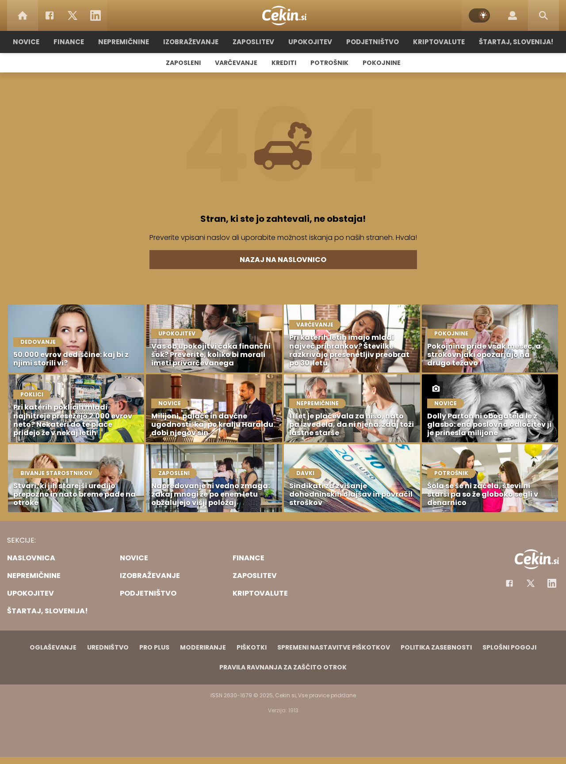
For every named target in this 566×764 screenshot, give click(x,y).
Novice (26, 41)
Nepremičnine (123, 41)
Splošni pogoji (509, 647)
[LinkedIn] (95, 15)
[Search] (543, 15)
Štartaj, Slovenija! (516, 41)
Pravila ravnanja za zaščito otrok (283, 667)
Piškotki (252, 647)
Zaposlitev (253, 41)
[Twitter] (72, 15)
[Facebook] (49, 15)
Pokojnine (382, 62)
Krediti (284, 62)
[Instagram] (552, 583)
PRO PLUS (154, 647)
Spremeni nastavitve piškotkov (333, 647)
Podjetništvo (372, 41)
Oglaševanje (53, 647)
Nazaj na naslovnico (283, 260)
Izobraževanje (190, 41)
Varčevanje (236, 62)
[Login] (512, 15)
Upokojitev (310, 41)
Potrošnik (329, 62)
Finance (69, 41)
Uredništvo (108, 647)
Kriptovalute (439, 41)
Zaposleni (183, 62)
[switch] (479, 15)
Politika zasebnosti (436, 647)
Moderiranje (203, 647)
